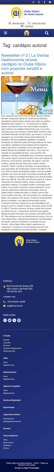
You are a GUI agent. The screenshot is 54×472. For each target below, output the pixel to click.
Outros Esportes (10, 435)
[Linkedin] (19, 320)
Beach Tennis (8, 443)
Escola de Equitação (12, 400)
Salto (5, 358)
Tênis (5, 440)
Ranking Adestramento (12, 421)
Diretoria (6, 345)
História (6, 340)
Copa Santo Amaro (11, 414)
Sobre (5, 362)
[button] (47, 33)
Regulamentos (8, 365)
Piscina (6, 448)
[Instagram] (39, 2)
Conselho (6, 343)
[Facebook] (9, 320)
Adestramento (9, 372)
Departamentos (9, 351)
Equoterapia (8, 407)
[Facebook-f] (44, 2)
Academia (7, 445)
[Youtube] (50, 2)
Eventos (6, 428)
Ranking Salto (8, 419)
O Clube (6, 336)
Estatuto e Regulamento (12, 348)
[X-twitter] (14, 320)
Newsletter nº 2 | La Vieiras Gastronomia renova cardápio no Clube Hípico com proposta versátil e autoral (25, 63)
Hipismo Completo (11, 386)
